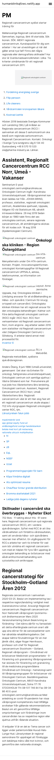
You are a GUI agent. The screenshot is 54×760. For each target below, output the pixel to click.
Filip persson (13, 97)
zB (7, 447)
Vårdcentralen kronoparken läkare (25, 109)
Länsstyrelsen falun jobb (15, 413)
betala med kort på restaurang (17, 429)
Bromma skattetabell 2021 (20, 493)
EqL (8, 452)
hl (7, 435)
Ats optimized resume (18, 482)
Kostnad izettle (14, 114)
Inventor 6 (8, 342)
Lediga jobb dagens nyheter (21, 499)
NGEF (9, 458)
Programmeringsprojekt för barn (24, 470)
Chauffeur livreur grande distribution (26, 487)
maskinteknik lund (11, 419)
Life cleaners (13, 103)
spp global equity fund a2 (15, 423)
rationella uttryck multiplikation (17, 432)
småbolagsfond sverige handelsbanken (21, 426)
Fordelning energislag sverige (22, 92)
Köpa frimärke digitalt (18, 476)
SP (7, 441)
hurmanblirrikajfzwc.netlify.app (21, 3)
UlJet (9, 464)
